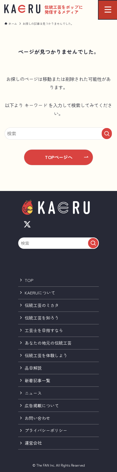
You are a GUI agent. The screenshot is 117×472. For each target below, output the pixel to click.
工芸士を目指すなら (44, 330)
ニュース (33, 393)
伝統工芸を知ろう (42, 318)
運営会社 (33, 443)
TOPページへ (58, 157)
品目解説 (33, 368)
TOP (29, 280)
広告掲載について (42, 405)
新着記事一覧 (37, 380)
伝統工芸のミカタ (42, 305)
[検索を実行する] (106, 133)
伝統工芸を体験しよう (46, 355)
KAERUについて (40, 293)
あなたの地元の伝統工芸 (48, 343)
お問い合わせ (37, 418)
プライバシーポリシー (46, 430)
